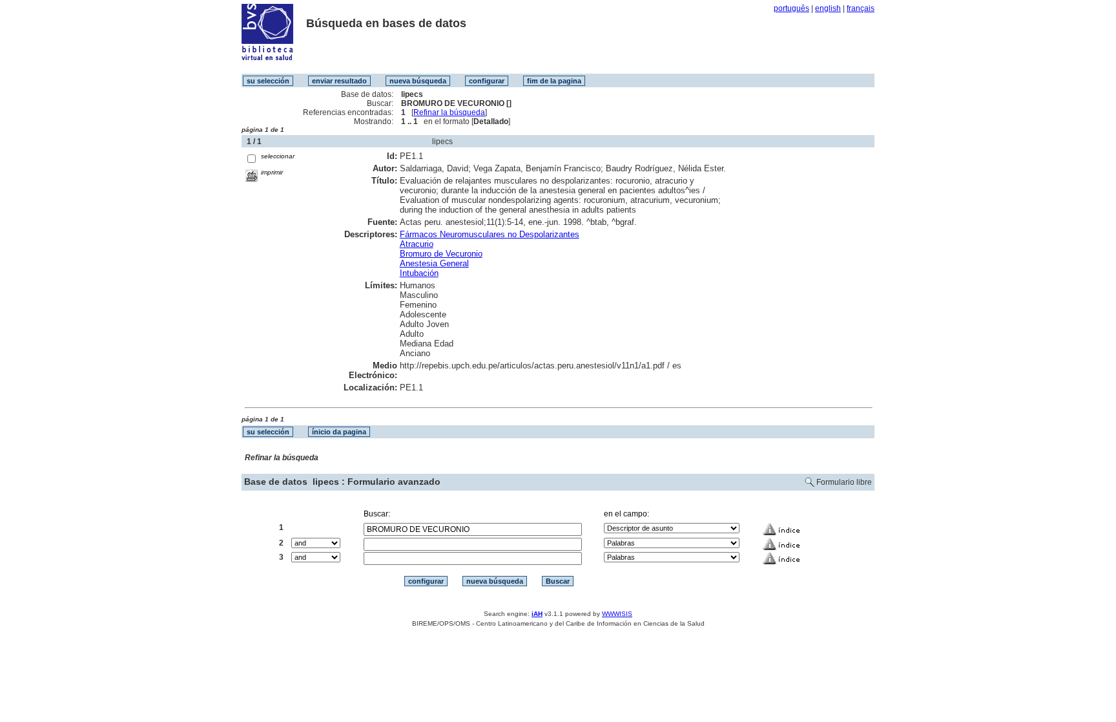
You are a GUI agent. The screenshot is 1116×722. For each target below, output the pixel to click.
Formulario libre (844, 482)
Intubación (419, 273)
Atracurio (416, 244)
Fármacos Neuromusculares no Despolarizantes (489, 234)
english (828, 8)
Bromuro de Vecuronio (441, 254)
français (860, 8)
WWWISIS (617, 613)
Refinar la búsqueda (449, 112)
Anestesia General (434, 263)
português (791, 8)
